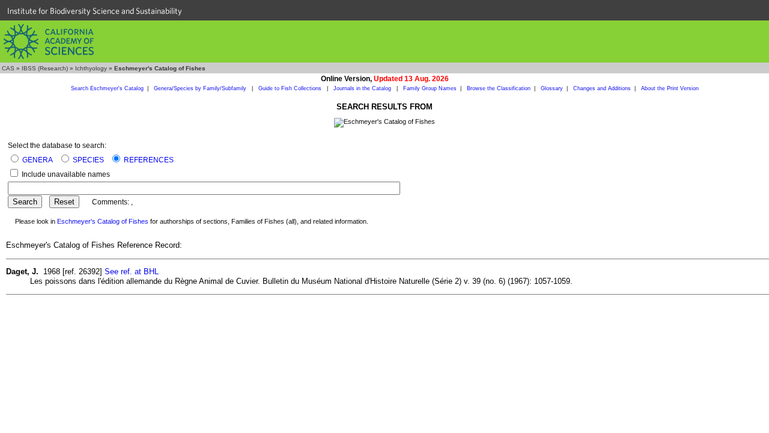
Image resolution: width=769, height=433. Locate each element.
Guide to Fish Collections (290, 88)
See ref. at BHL (132, 271)
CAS (8, 68)
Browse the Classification (498, 88)
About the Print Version (670, 88)
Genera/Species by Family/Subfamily (201, 88)
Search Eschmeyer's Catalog (107, 88)
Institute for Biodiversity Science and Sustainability (94, 11)
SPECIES (88, 160)
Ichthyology (91, 68)
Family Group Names (430, 88)
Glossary (552, 88)
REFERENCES (149, 160)
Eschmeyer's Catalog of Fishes (102, 221)
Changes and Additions (602, 88)
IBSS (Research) (45, 68)
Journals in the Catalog (363, 88)
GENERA (37, 160)
